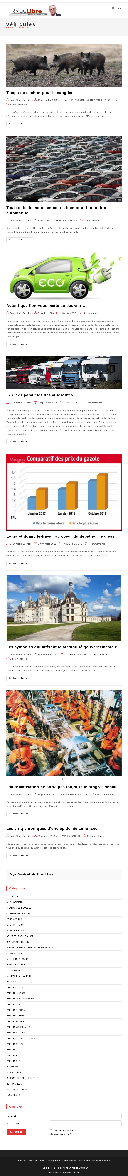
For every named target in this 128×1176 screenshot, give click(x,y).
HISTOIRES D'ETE (15, 964)
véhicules (22, 27)
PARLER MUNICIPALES (18, 1027)
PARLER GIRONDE (15, 1016)
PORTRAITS (12, 1067)
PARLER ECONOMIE (67, 220)
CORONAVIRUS (14, 919)
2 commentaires (18, 104)
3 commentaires (18, 658)
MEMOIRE (11, 982)
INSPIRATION (13, 970)
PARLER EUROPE (15, 1004)
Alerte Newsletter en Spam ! (94, 1160)
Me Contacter (36, 1160)
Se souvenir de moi (64, 1131)
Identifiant (11, 1116)
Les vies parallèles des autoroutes (39, 395)
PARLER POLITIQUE (75, 654)
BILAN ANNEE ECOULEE (18, 908)
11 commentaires (106, 794)
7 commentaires (97, 544)
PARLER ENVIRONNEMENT (78, 100)
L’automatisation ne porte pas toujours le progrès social (61, 787)
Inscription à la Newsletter (61, 1160)
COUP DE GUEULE (15, 925)
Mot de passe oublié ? (60, 1134)
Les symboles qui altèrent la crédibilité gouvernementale (61, 647)
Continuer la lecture (21, 124)
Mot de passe (13, 1123)
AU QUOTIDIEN (14, 902)
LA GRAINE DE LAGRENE (19, 976)
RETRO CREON (14, 1084)
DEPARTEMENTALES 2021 (19, 936)
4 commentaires (92, 220)
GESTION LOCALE (15, 953)
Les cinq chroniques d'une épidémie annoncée (51, 828)
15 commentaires (91, 313)
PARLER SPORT (14, 1061)
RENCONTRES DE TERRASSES (22, 1078)
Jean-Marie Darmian (20, 100)
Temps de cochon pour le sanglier (39, 93)
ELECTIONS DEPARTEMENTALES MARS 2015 (29, 947)
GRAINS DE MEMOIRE (17, 959)
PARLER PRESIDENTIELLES (75, 794)
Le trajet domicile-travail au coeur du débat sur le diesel (61, 536)
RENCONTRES (13, 1072)
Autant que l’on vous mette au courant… (45, 305)
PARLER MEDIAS (15, 1021)
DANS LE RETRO (15, 930)
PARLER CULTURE (15, 987)
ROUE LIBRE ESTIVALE (18, 1089)
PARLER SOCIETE (105, 100)
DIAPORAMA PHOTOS (17, 942)
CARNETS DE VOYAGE (18, 913)
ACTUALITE (12, 896)
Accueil (22, 1160)
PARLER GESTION (15, 1010)
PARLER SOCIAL (14, 1044)
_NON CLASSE (68, 313)
